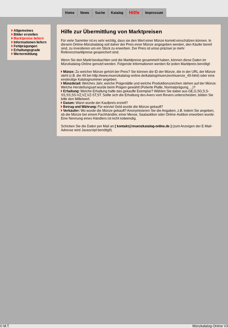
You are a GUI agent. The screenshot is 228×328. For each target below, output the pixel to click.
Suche (100, 13)
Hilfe (134, 12)
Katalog (117, 13)
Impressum (154, 13)
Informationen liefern (29, 42)
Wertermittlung (25, 54)
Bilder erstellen (25, 34)
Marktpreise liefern (28, 38)
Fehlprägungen (25, 46)
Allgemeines (23, 31)
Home (70, 13)
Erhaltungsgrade (26, 50)
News (84, 13)
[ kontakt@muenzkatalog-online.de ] (143, 126)
